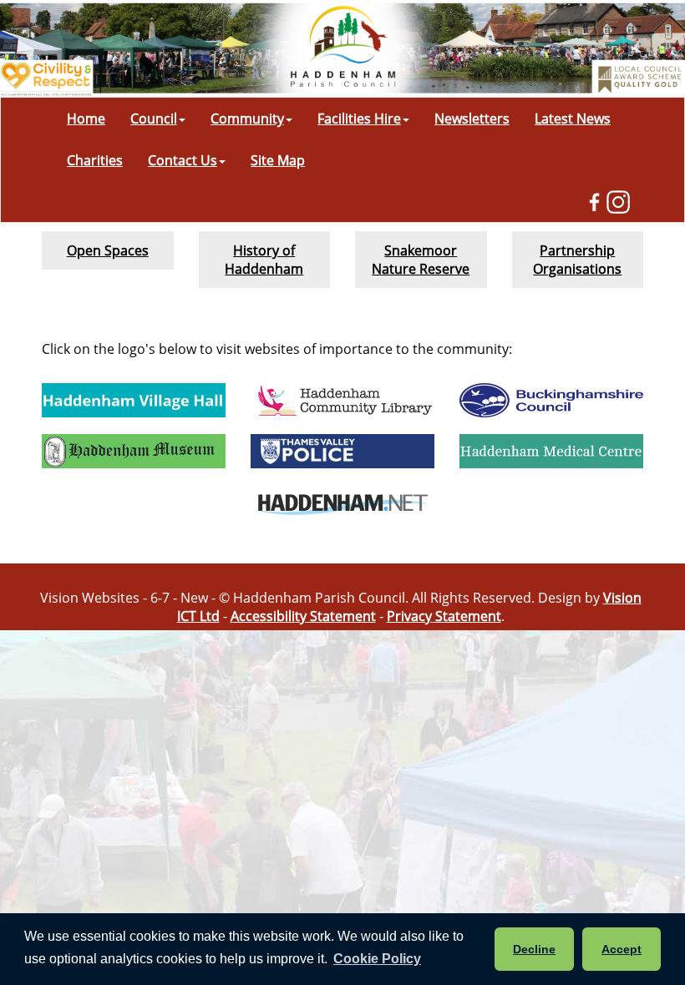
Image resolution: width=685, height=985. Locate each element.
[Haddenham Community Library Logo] (342, 400)
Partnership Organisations (577, 259)
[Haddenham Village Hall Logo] (134, 400)
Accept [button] (621, 949)
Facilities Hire (359, 118)
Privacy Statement (444, 616)
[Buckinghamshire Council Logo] (551, 400)
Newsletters (472, 118)
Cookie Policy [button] (377, 959)
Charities (95, 160)
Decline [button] (534, 949)
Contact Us (182, 160)
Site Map (278, 160)
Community (247, 118)
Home (86, 118)
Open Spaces (108, 250)
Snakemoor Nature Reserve (420, 259)
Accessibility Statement (303, 616)
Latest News (573, 118)
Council (153, 118)
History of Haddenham (264, 259)
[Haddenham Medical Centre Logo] (551, 451)
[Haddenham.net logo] (342, 502)
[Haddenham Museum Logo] (134, 451)
